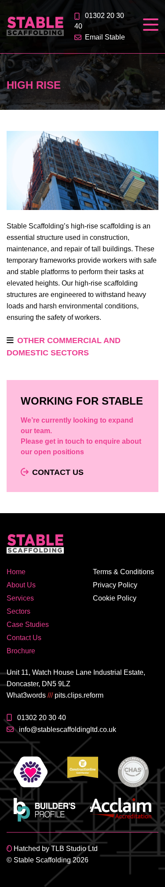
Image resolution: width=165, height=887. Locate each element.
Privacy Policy (115, 585)
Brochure (21, 651)
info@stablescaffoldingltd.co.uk (67, 729)
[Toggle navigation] (150, 24)
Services (20, 598)
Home (16, 572)
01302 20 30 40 (41, 717)
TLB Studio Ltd (74, 848)
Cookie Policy (114, 598)
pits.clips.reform (79, 695)
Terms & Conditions (123, 572)
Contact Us (58, 472)
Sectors (18, 611)
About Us (21, 585)
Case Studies (28, 624)
